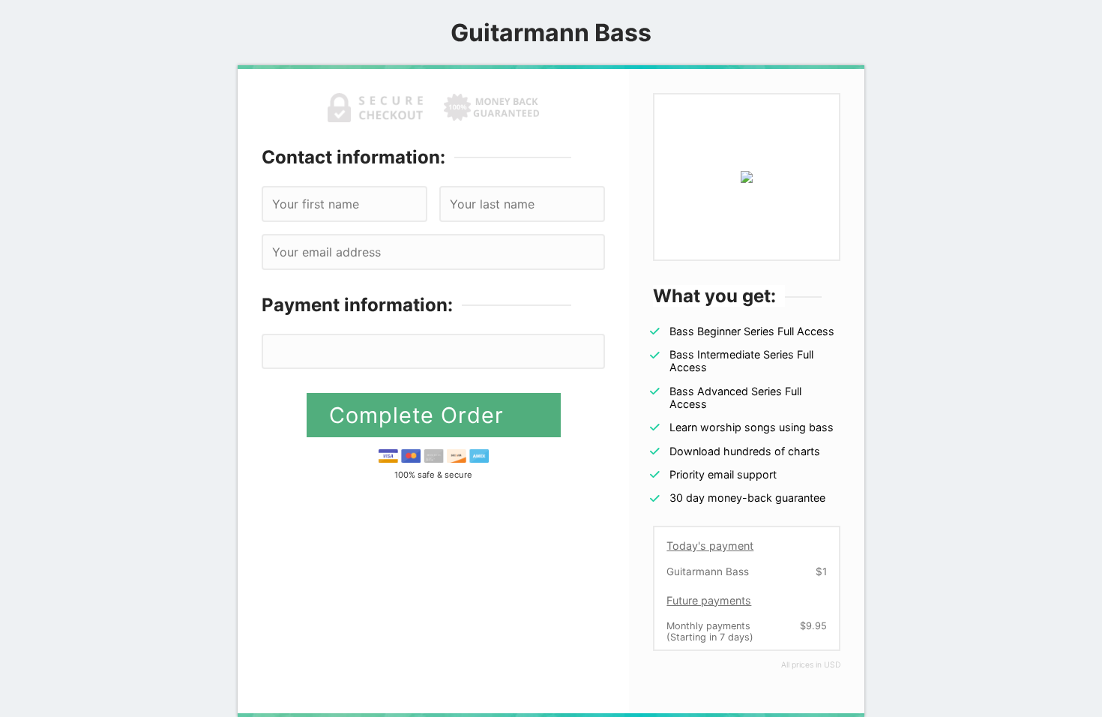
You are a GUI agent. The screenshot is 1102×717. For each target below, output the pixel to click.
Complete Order (420, 415)
